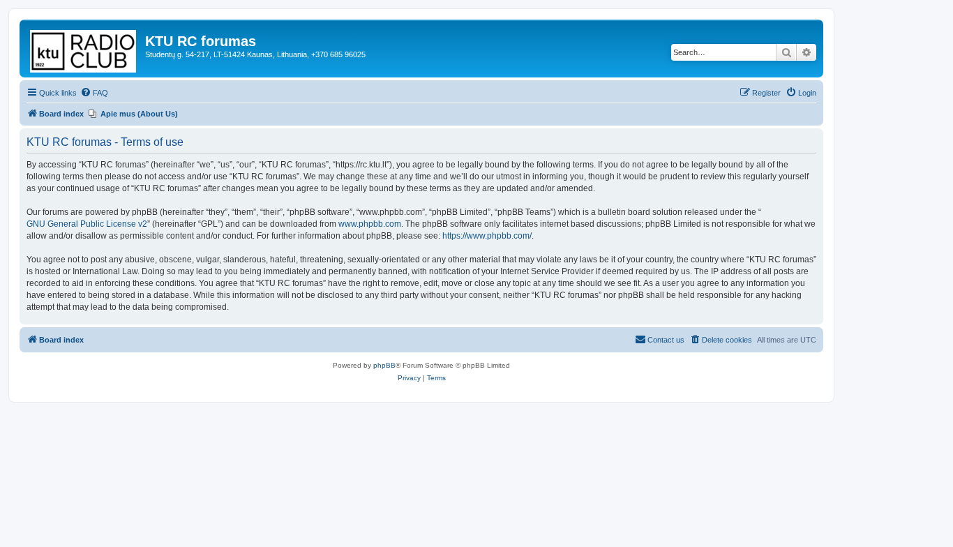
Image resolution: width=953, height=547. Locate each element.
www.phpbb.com (369, 224)
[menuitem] (94, 92)
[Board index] (84, 48)
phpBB (384, 365)
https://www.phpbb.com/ (487, 236)
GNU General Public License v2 (87, 224)
